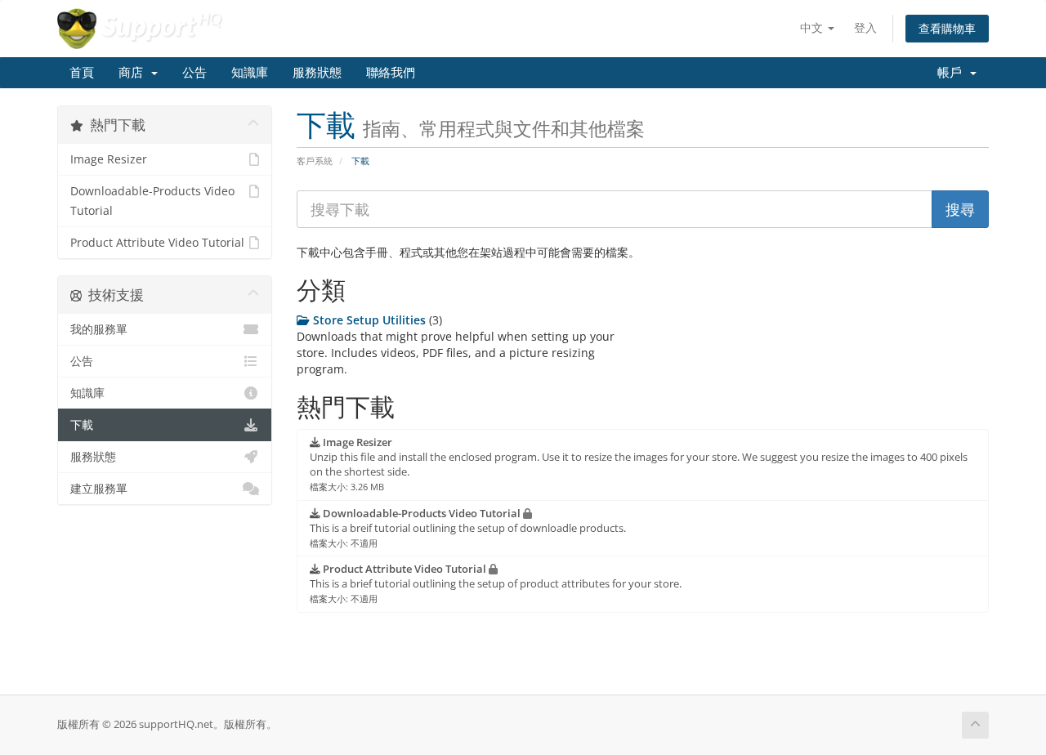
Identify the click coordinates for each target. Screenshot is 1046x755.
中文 (813, 27)
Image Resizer (108, 159)
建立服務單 (98, 488)
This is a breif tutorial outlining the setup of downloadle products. (468, 528)
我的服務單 (98, 329)
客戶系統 (315, 160)
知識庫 (249, 72)
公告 (194, 72)
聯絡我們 (390, 72)
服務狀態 (317, 72)
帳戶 (952, 72)
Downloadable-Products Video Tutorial (152, 201)
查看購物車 (947, 28)
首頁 (81, 72)
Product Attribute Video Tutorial (157, 242)
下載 (81, 425)
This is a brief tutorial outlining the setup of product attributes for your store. (496, 583)
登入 (865, 27)
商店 (134, 72)
